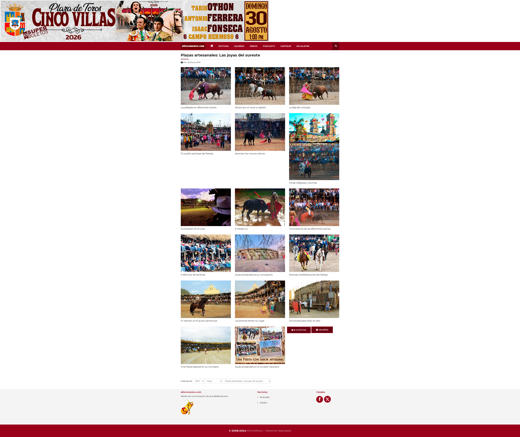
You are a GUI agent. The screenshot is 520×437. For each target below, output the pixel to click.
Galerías (239, 46)
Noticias (224, 46)
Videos (254, 46)
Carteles (285, 46)
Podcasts (269, 46)
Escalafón (303, 46)
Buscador (265, 397)
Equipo (263, 402)
